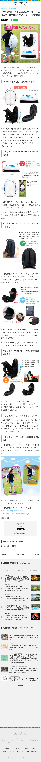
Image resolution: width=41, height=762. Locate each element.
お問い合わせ (16, 751)
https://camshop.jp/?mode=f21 (12, 511)
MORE (20, 686)
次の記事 (37, 554)
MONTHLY (33, 570)
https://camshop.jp (22, 514)
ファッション (5, 546)
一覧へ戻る (21, 554)
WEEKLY (20, 570)
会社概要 (7, 748)
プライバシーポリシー (17, 748)
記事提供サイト (7, 751)
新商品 (14, 546)
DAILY (7, 570)
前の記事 (3, 554)
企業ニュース (34, 751)
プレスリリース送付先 (31, 748)
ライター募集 (25, 751)
